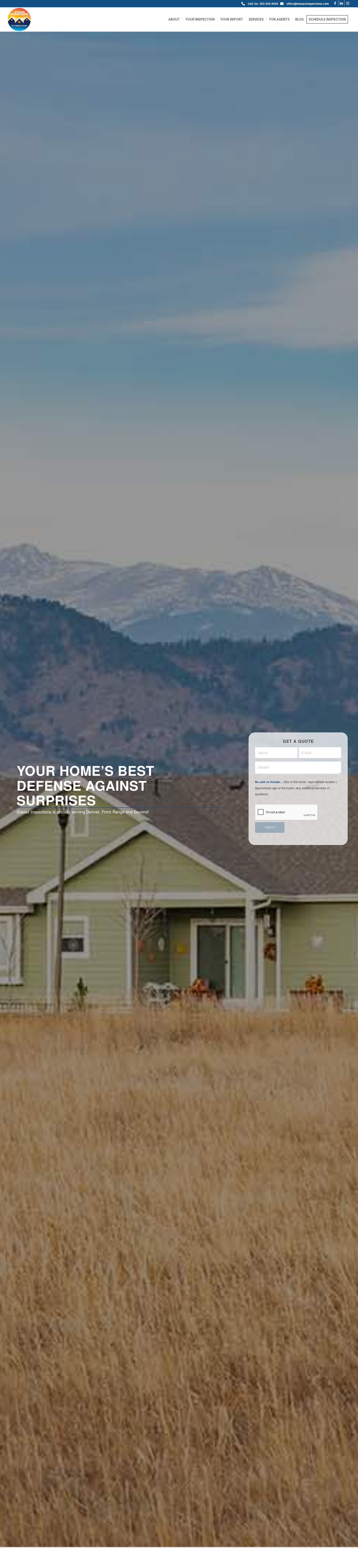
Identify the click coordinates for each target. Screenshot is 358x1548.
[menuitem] (174, 19)
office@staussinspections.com (308, 4)
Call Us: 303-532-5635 (263, 4)
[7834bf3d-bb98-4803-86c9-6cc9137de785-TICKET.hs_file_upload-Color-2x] (19, 19)
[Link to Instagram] (348, 3)
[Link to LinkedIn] (341, 3)
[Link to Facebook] (335, 3)
